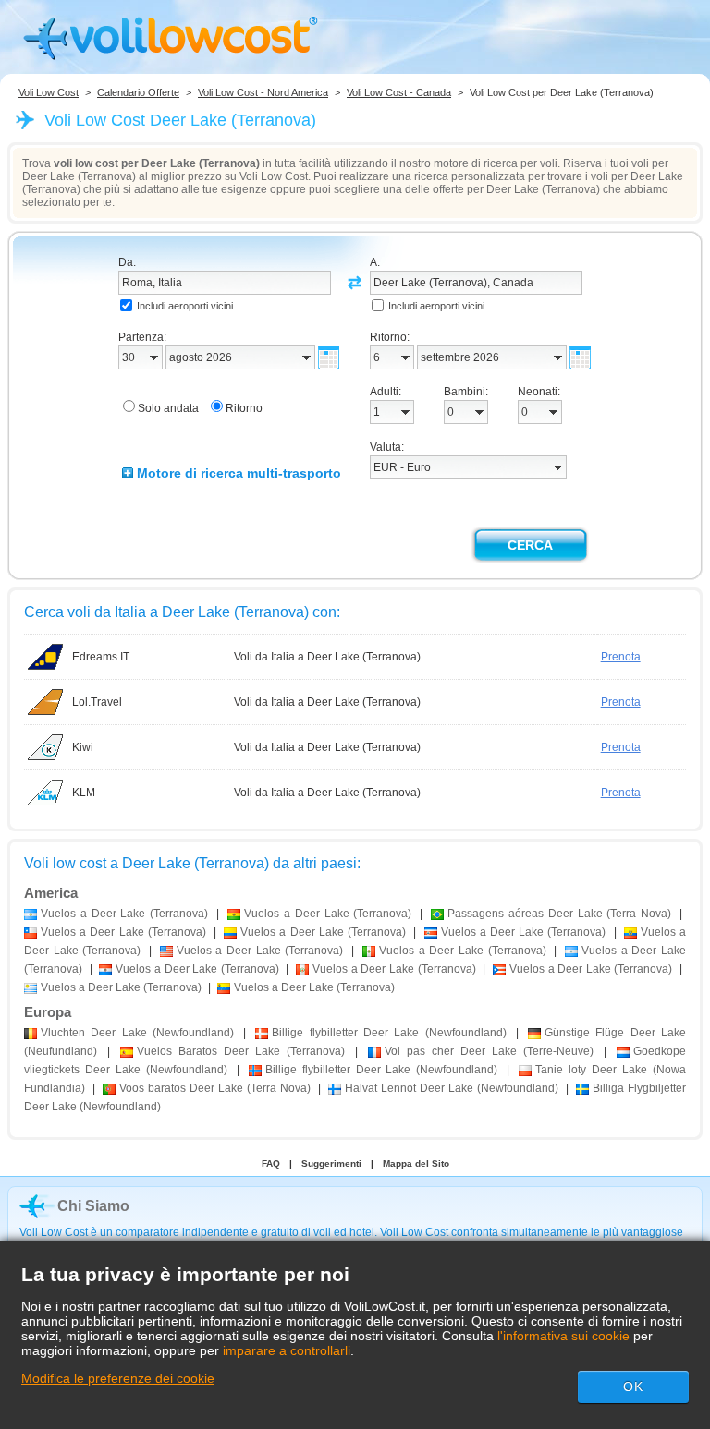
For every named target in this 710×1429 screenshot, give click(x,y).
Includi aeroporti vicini (185, 305)
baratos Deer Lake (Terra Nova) (215, 1088)
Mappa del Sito (416, 1163)
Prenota (621, 656)
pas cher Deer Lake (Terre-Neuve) (489, 1051)
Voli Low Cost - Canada (399, 92)
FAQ (271, 1163)
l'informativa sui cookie (563, 1335)
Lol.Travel (97, 702)
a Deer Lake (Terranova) (124, 913)
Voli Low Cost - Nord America (263, 92)
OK (633, 1386)
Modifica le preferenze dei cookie (117, 1378)
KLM (83, 792)
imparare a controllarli (286, 1350)
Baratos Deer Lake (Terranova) (241, 1051)
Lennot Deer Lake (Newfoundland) (451, 1088)
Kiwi (82, 747)
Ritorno (244, 408)
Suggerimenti (331, 1163)
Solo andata (168, 408)
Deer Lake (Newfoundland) (137, 1032)
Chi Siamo (93, 1206)
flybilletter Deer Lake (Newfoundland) (389, 1032)
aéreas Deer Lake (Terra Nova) (559, 913)
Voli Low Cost (48, 92)
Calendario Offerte (138, 92)
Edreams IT (100, 656)
